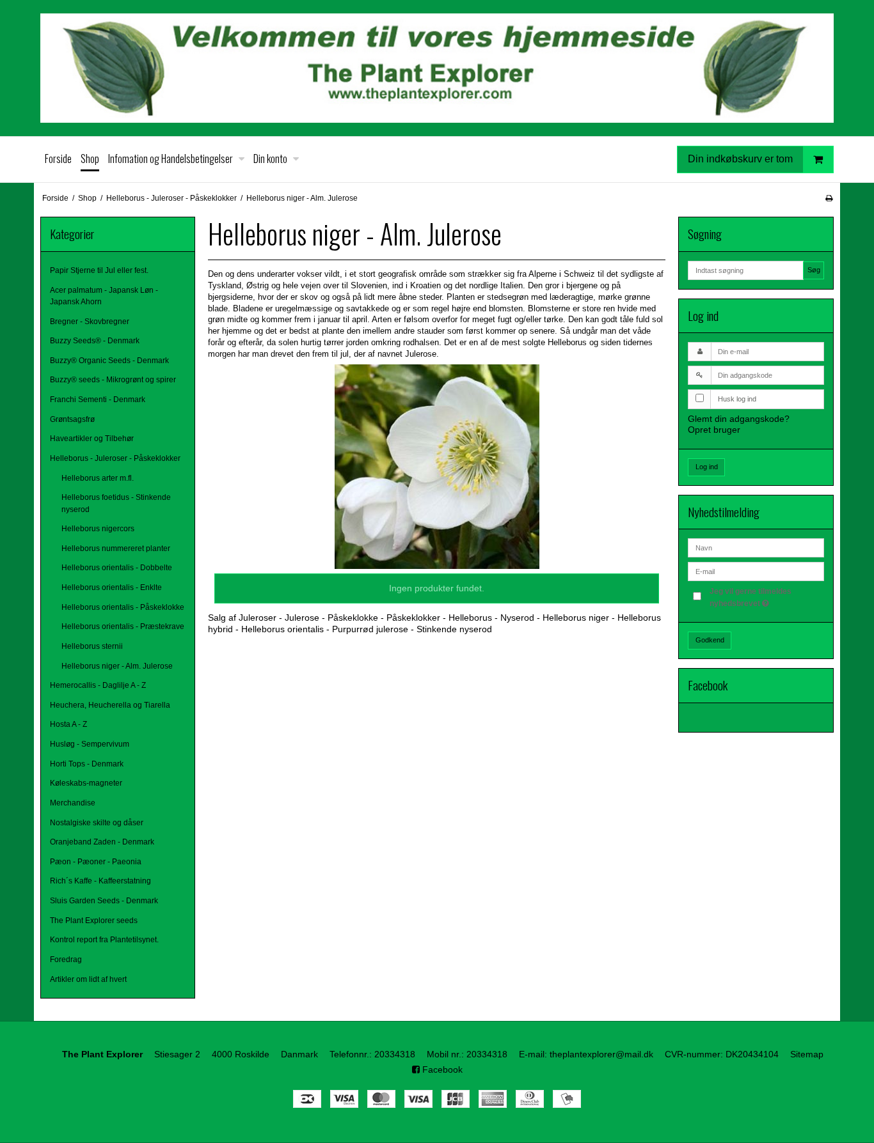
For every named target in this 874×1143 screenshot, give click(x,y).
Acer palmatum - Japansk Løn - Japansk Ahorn (104, 296)
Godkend (709, 640)
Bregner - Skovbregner (89, 321)
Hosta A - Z (68, 724)
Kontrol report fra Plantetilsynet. (104, 939)
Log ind (706, 466)
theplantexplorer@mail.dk (601, 1054)
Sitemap (806, 1054)
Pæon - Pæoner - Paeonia (95, 861)
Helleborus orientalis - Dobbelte (116, 567)
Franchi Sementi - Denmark (97, 399)
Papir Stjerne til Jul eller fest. (99, 270)
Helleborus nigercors (97, 528)
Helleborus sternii (92, 646)
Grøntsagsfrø (72, 419)
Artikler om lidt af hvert (88, 979)
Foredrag (66, 959)
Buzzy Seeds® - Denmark (94, 340)
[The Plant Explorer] (437, 68)
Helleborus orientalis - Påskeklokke (122, 607)
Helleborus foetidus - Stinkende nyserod (116, 503)
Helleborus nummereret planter (115, 548)
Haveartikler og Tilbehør (92, 438)
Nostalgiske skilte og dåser (96, 822)
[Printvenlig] (829, 198)
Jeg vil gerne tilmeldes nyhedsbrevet (766, 596)
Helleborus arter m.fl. (97, 478)
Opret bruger (714, 429)
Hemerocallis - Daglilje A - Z (98, 685)
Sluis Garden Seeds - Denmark (104, 900)
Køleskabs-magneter (86, 783)
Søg (813, 270)
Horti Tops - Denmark (86, 763)
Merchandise (72, 802)
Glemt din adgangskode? (739, 419)
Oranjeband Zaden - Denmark (102, 841)
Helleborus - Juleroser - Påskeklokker (115, 458)
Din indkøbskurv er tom (740, 158)
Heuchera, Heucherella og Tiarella (110, 705)
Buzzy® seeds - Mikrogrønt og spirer (113, 379)
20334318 (394, 1054)
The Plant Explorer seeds (94, 920)
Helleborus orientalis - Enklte (111, 587)
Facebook (441, 1069)
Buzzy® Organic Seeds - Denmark (109, 360)
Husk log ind (737, 399)
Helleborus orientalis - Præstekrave (122, 626)
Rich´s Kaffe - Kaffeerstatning (100, 880)
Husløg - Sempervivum (89, 744)
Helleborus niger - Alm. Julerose (117, 666)
